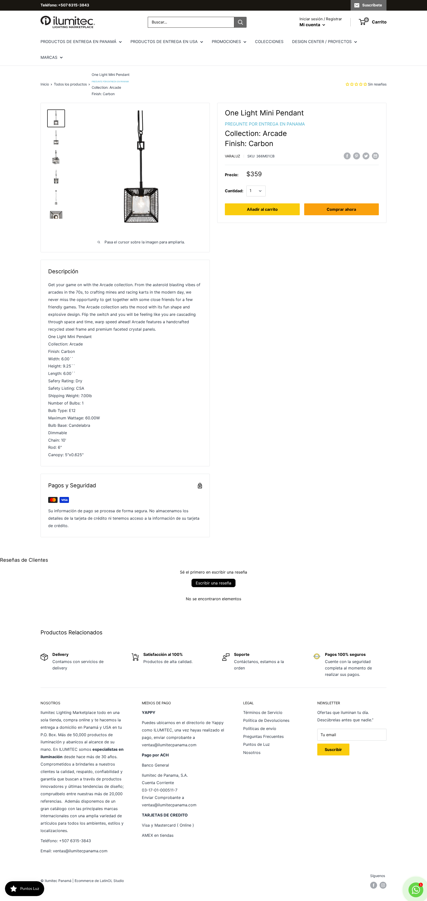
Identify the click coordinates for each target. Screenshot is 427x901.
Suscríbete (372, 5)
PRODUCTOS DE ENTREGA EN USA (164, 41)
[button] (356, 84)
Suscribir (333, 749)
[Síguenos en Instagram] (383, 885)
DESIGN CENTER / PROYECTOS (322, 41)
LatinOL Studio (112, 881)
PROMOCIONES (226, 41)
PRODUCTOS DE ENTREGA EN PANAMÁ (78, 41)
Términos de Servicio (262, 712)
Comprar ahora (341, 209)
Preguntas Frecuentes (263, 736)
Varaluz (232, 156)
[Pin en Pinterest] (356, 156)
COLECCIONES (269, 41)
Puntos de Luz (256, 744)
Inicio (45, 84)
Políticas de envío (259, 728)
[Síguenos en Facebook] (373, 885)
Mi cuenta (310, 24)
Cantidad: (234, 190)
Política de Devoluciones (266, 720)
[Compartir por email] (375, 156)
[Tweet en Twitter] (366, 156)
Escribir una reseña (213, 582)
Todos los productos (70, 84)
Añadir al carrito (262, 209)
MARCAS (49, 57)
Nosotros (251, 752)
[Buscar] (240, 22)
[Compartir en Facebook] (347, 156)
